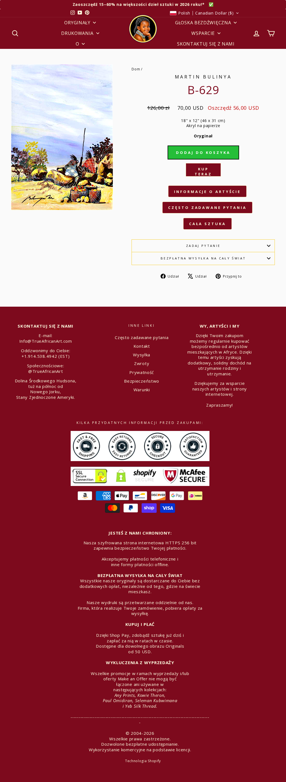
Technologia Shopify (143, 761)
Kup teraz (203, 171)
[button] (205, 13)
